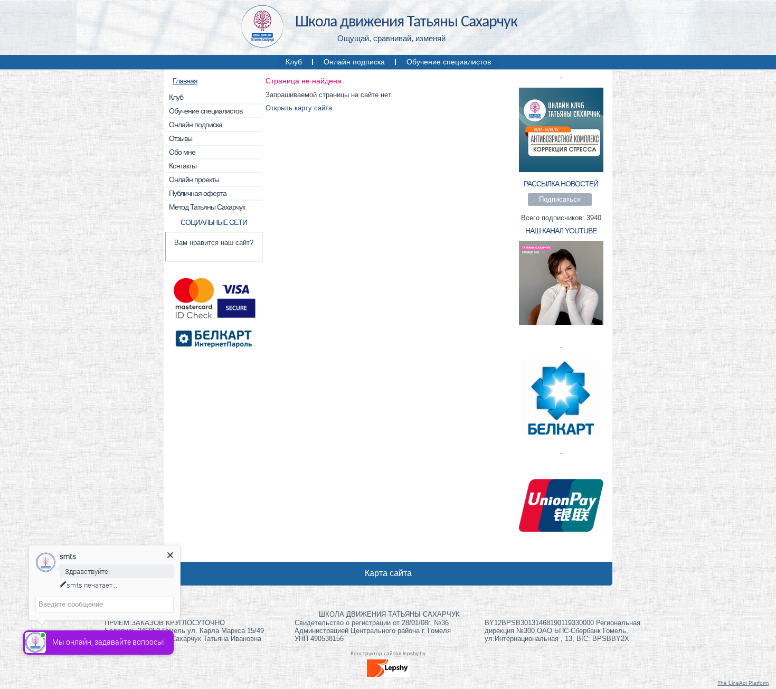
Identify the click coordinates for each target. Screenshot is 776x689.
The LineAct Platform (743, 683)
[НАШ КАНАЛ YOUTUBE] (561, 324)
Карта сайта (388, 573)
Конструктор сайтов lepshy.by (388, 653)
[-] (561, 171)
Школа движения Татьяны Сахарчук (406, 22)
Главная (185, 81)
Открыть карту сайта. (300, 108)
